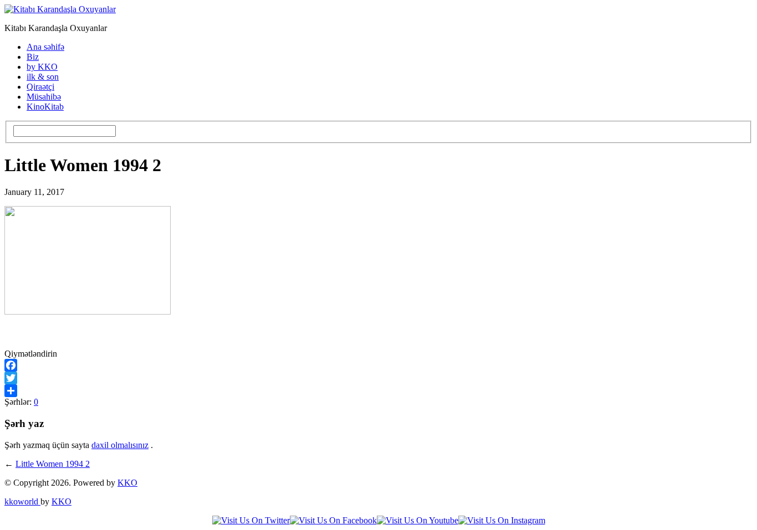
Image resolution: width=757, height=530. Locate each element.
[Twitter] (378, 378)
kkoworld (22, 501)
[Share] (378, 390)
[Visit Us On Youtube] (417, 520)
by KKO (42, 66)
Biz (33, 56)
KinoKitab (45, 106)
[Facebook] (378, 365)
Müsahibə (44, 96)
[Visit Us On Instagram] (501, 520)
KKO (127, 482)
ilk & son (43, 76)
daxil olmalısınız (120, 445)
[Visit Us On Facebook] (333, 520)
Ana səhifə (45, 47)
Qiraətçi (40, 86)
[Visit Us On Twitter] (251, 520)
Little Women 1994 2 (53, 464)
